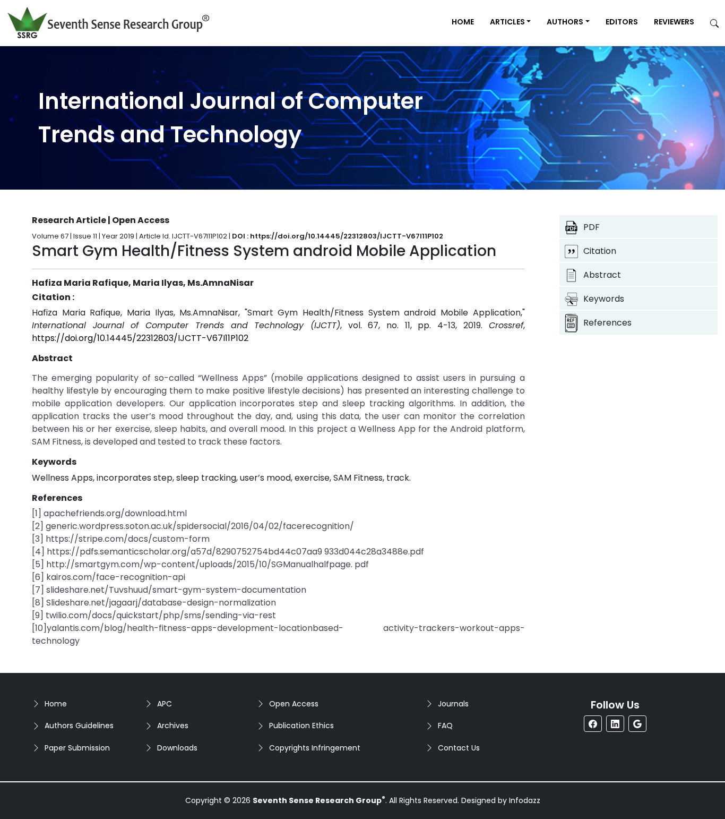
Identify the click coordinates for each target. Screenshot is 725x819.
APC (164, 703)
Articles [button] (507, 21)
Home (463, 21)
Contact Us (459, 748)
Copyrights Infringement (314, 748)
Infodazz (524, 800)
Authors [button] (565, 21)
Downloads (177, 748)
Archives (172, 725)
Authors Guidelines (79, 725)
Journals (453, 703)
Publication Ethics (301, 725)
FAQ (445, 725)
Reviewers (674, 21)
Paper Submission (77, 748)
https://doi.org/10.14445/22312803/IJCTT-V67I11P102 (140, 338)
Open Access (293, 703)
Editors (622, 21)
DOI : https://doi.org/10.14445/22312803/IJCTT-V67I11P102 (337, 236)
